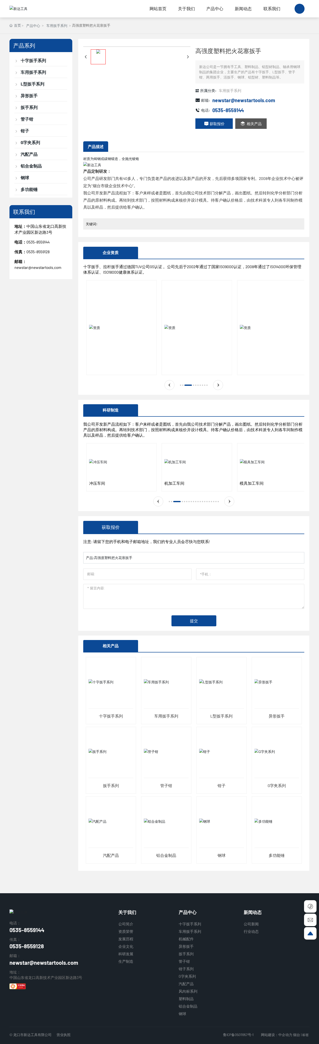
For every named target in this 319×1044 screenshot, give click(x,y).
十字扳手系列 (111, 716)
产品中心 (33, 25)
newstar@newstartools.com (37, 267)
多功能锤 (277, 855)
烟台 (296, 1035)
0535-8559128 (26, 946)
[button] (169, 385)
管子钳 (166, 785)
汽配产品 (111, 855)
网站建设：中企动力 (276, 1035)
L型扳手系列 (221, 716)
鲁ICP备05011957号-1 (238, 1035)
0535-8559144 (38, 242)
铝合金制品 (166, 855)
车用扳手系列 (56, 25)
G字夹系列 (277, 785)
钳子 (222, 785)
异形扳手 (277, 716)
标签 (305, 1035)
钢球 (222, 855)
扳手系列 (111, 785)
